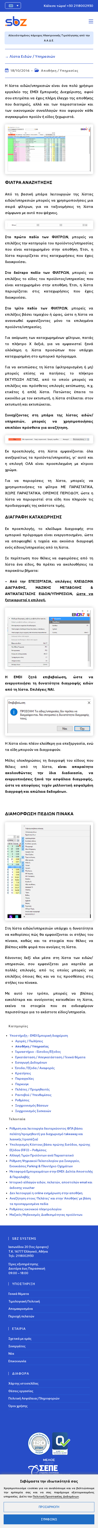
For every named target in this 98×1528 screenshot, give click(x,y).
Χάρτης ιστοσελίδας (23, 1383)
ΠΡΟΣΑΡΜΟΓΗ (49, 1507)
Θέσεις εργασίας (20, 1391)
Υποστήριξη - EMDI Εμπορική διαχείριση (39, 1036)
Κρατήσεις (23, 1073)
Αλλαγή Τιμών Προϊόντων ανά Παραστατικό (42, 1155)
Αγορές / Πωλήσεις (29, 1041)
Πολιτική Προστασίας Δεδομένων (56, 1496)
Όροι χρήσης (18, 1406)
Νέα (11, 1354)
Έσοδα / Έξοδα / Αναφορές (35, 1068)
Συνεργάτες (17, 1346)
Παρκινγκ (22, 1084)
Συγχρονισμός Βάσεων (31, 1105)
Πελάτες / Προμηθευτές (32, 1089)
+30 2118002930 (80, 6)
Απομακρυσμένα (20, 1309)
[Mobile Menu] (91, 21)
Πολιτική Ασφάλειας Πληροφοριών (33, 1398)
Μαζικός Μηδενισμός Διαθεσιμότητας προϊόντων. (46, 1215)
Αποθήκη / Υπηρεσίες (59, 71)
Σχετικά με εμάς (19, 1339)
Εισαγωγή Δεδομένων (31, 1062)
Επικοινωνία (17, 1361)
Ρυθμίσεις (22, 1100)
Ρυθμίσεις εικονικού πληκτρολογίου (36, 1209)
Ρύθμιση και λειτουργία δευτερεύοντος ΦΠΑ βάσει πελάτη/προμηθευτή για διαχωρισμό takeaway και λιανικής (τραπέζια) (46, 1134)
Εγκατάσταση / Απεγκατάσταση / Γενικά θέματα (50, 1057)
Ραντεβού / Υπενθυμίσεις (33, 1095)
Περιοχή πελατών (21, 1316)
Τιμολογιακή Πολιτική (24, 1301)
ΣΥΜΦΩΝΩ (49, 1519)
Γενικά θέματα (18, 1294)
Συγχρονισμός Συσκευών (33, 1111)
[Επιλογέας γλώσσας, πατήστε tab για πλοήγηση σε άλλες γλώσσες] (13, 5)
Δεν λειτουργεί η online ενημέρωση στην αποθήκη (46, 1193)
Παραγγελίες (24, 1079)
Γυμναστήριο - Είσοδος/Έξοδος (38, 1052)
